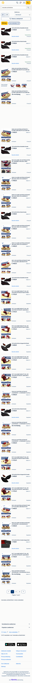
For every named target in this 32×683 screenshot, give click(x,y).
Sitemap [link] (3, 666)
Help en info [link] (4, 654)
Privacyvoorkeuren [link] (6, 659)
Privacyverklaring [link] (5, 656)
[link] (3, 2)
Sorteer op (17, 12)
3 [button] (19, 591)
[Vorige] (8, 591)
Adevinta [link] (18, 663)
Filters (5, 23)
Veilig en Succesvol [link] (21, 651)
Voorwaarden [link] (19, 654)
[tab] (3, 14)
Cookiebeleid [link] (19, 656)
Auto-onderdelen (13, 23)
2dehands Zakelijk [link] (6, 651)
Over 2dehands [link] (5, 663)
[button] (20, 2)
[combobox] (13, 7)
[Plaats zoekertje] (28, 2)
